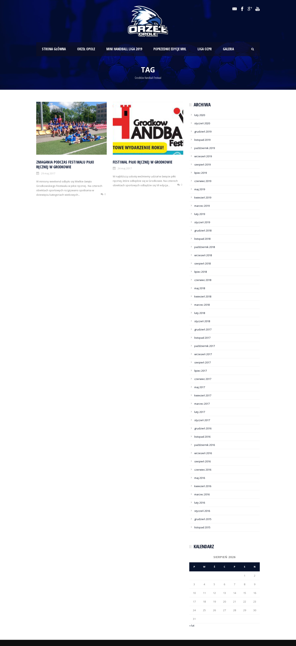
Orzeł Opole (86, 49)
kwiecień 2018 (202, 296)
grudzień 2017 (202, 329)
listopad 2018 (202, 239)
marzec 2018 (202, 305)
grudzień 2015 (202, 519)
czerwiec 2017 (202, 379)
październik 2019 (204, 148)
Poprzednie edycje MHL (169, 49)
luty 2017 (199, 412)
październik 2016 (204, 445)
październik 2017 (204, 346)
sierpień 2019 (202, 164)
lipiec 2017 (200, 370)
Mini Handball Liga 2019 (124, 49)
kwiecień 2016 (202, 486)
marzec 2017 (202, 403)
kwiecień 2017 (202, 395)
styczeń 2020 (202, 123)
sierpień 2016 (202, 461)
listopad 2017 (202, 337)
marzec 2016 (202, 494)
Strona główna (54, 49)
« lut (191, 625)
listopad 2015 (202, 527)
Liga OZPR (205, 49)
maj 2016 (199, 478)
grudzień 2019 (202, 131)
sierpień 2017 (202, 362)
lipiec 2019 (200, 173)
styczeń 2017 (202, 420)
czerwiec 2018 (202, 280)
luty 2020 (199, 115)
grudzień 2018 (202, 230)
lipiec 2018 (200, 272)
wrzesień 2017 (203, 354)
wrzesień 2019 (203, 156)
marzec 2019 (202, 206)
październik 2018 (204, 247)
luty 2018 (199, 313)
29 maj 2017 (48, 173)
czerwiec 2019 (202, 181)
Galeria (228, 49)
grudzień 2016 (202, 428)
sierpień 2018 (202, 263)
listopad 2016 (202, 436)
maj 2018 (199, 288)
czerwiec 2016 (202, 469)
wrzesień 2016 (203, 453)
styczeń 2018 (202, 321)
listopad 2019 (202, 140)
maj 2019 (199, 189)
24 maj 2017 (125, 168)
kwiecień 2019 (202, 197)
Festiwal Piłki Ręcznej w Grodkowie (142, 162)
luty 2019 (199, 214)
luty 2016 (199, 502)
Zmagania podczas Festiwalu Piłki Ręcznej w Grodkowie (65, 164)
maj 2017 (199, 387)
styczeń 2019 (202, 222)
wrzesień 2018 (203, 255)
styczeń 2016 (202, 511)
